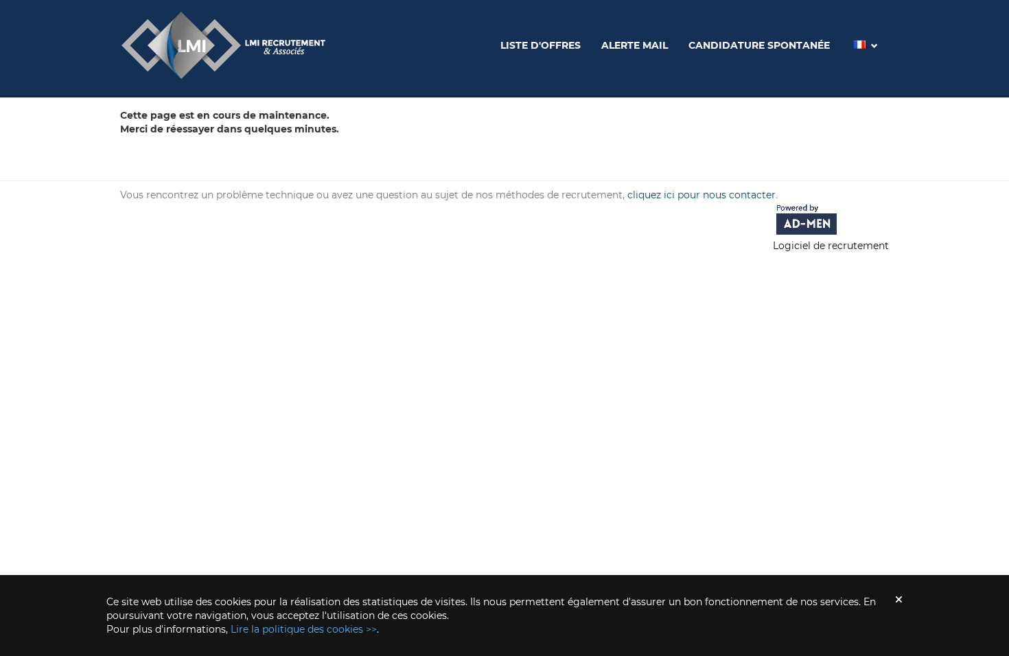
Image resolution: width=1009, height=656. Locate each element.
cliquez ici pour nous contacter (701, 195)
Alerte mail (634, 45)
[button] (864, 49)
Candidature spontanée (759, 45)
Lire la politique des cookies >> (304, 629)
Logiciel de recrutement (831, 245)
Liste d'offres (540, 45)
